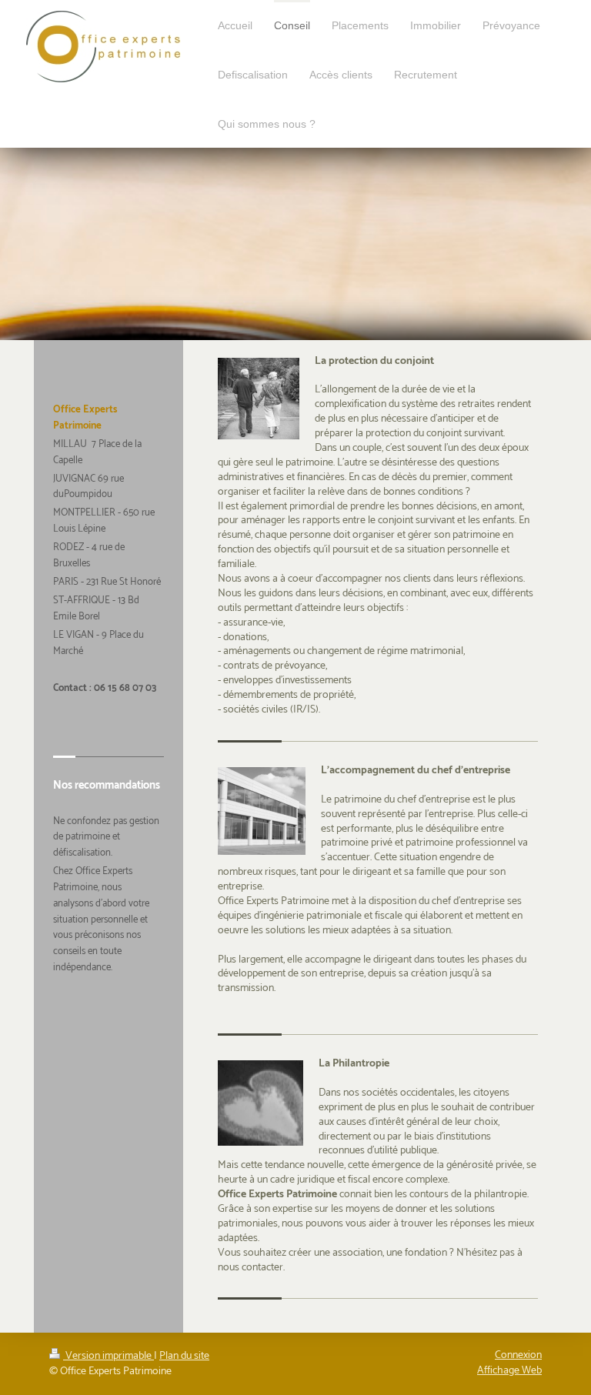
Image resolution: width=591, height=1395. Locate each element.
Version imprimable (108, 1356)
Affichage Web (509, 1371)
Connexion (518, 1355)
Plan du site (184, 1356)
